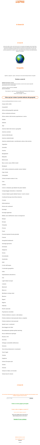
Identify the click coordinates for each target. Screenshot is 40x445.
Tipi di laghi (5, 352)
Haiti (3, 262)
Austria (4, 150)
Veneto (4, 364)
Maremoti (4, 287)
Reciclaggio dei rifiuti (7, 327)
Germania (4, 246)
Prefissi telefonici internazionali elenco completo (14, 318)
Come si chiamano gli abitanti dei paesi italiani (14, 187)
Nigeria (4, 302)
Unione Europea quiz (7, 361)
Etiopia (4, 218)
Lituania (4, 284)
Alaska (3, 119)
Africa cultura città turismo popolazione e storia (14, 116)
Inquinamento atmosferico (8, 274)
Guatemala (4, 259)
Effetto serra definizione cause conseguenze (13, 215)
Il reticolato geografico (8, 268)
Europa (4, 221)
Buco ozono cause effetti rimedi (10, 163)
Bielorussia (5, 159)
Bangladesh (5, 153)
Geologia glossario (7, 243)
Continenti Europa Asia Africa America (12, 197)
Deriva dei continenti (7, 206)
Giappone (4, 249)
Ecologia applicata (6, 212)
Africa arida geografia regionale (10, 110)
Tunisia (4, 355)
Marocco (4, 290)
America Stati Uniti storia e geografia (11, 128)
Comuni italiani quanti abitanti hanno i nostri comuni (15, 194)
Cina (3, 181)
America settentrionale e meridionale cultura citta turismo (17, 141)
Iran (3, 277)
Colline (4, 184)
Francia (4, 237)
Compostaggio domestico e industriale (12, 190)
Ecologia (4, 209)
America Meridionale (7, 135)
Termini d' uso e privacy (20, 419)
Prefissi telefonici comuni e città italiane (12, 315)
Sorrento (4, 339)
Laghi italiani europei (7, 280)
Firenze (4, 228)
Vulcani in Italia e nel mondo (9, 370)
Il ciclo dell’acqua (6, 265)
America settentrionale (8, 138)
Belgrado (4, 156)
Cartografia (5, 175)
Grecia (3, 253)
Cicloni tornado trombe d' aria (9, 178)
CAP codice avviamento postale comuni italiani (14, 169)
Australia (4, 147)
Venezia (4, 367)
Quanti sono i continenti (8, 324)
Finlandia (4, 225)
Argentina (4, 144)
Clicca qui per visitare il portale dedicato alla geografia (20, 97)
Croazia (4, 200)
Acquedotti (5, 107)
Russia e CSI (5, 336)
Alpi (3, 125)
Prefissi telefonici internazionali (10, 321)
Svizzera (4, 346)
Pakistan (4, 305)
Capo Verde (5, 172)
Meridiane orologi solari (8, 293)
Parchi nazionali (6, 308)
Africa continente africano (8, 113)
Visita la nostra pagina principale (20, 403)
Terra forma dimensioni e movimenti (11, 349)
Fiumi (3, 231)
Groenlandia (5, 256)
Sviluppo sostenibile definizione (10, 342)
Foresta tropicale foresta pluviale (10, 234)
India (3, 271)
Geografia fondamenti (7, 240)
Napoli (3, 299)
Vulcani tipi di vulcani (7, 374)
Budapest (4, 166)
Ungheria (4, 358)
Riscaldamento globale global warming (12, 330)
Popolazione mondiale (7, 311)
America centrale (6, 132)
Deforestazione (6, 203)
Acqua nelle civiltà (6, 104)
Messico (4, 296)
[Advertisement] (20, 11)
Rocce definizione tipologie (9, 333)
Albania (4, 122)
